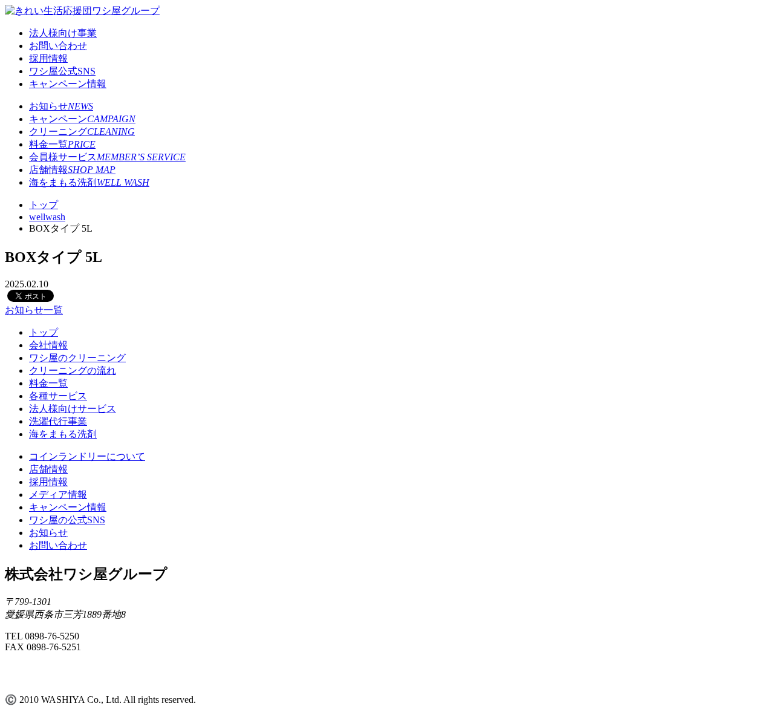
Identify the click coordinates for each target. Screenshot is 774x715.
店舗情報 (72, 170)
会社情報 (48, 345)
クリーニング (82, 131)
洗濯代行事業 (58, 421)
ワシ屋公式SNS (62, 71)
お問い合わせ (58, 46)
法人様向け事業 (63, 33)
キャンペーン (82, 119)
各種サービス (58, 396)
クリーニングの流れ (72, 370)
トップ (43, 332)
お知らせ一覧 (34, 310)
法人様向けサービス (72, 408)
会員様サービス (107, 157)
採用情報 (48, 58)
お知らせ (61, 106)
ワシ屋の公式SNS (67, 520)
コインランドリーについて (87, 456)
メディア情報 (58, 494)
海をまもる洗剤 (89, 182)
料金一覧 (62, 144)
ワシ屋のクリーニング (77, 358)
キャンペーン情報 (67, 84)
